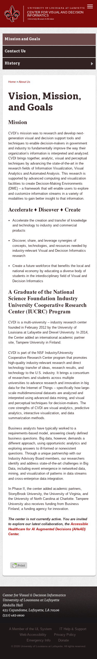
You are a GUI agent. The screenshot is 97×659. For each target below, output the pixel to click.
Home (12, 81)
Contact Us (15, 51)
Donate (63, 640)
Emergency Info (38, 640)
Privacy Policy (65, 635)
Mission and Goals (22, 39)
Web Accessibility (33, 635)
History (12, 63)
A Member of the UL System (30, 629)
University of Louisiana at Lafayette (56, 8)
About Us (24, 81)
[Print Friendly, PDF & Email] (18, 566)
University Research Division (41, 19)
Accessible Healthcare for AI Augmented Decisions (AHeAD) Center (48, 529)
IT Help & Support (72, 629)
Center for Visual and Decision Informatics (55, 14)
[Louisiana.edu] (14, 20)
